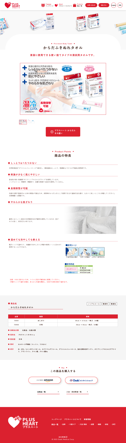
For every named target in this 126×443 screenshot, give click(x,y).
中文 (120, 5)
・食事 (63, 424)
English (113, 5)
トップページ (56, 419)
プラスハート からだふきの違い (63, 132)
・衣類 (91, 424)
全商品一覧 (48, 391)
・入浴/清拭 (82, 424)
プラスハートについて (72, 419)
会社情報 (63, 437)
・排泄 (106, 424)
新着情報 (87, 419)
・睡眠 (98, 424)
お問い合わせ (91, 5)
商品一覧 (54, 424)
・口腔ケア (72, 424)
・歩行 (113, 424)
